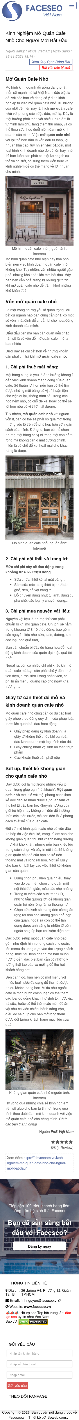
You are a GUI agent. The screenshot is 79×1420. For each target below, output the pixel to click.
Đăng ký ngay (39, 1246)
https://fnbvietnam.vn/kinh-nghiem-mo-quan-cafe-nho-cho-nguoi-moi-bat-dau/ (36, 1163)
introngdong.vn (17, 1328)
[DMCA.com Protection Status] (33, 1321)
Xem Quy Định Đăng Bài (51, 61)
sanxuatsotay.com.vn (21, 1335)
